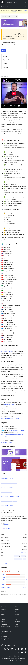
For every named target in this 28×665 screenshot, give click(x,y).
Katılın (16, 619)
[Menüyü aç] (25, 2)
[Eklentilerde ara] (16, 16)
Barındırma (4, 612)
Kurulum (5, 63)
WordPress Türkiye (10, 645)
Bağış (17, 624)
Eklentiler (17, 612)
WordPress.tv (5, 626)
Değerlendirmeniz (6, 587)
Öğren (3, 619)
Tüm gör (24, 587)
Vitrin (16, 607)
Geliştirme (5, 67)
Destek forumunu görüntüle (8, 598)
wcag (25, 556)
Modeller (17, 614)
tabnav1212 (7, 528)
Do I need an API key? (7, 478)
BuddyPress (5, 639)
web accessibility (18, 558)
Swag (17, 626)
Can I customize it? (6, 492)
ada (22, 556)
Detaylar (5, 56)
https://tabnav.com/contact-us (17, 430)
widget (24, 558)
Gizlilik (3, 614)
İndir (3, 50)
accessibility (17, 556)
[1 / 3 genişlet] (11, 450)
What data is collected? (7, 505)
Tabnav (3, 46)
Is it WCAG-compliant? (7, 487)
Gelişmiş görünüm (5, 563)
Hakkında (3, 607)
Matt (3, 634)
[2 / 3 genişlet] (24, 450)
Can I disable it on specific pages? (10, 496)
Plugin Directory (5, 6)
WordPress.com (6, 631)
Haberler (3, 609)
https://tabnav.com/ (6, 351)
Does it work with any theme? (9, 501)
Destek (5, 71)
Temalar (17, 609)
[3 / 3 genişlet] (24, 458)
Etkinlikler (17, 621)
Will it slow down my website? (9, 483)
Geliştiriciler (4, 624)
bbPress (4, 636)
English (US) (24, 552)
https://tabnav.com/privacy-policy (10, 418)
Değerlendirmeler (7, 60)
